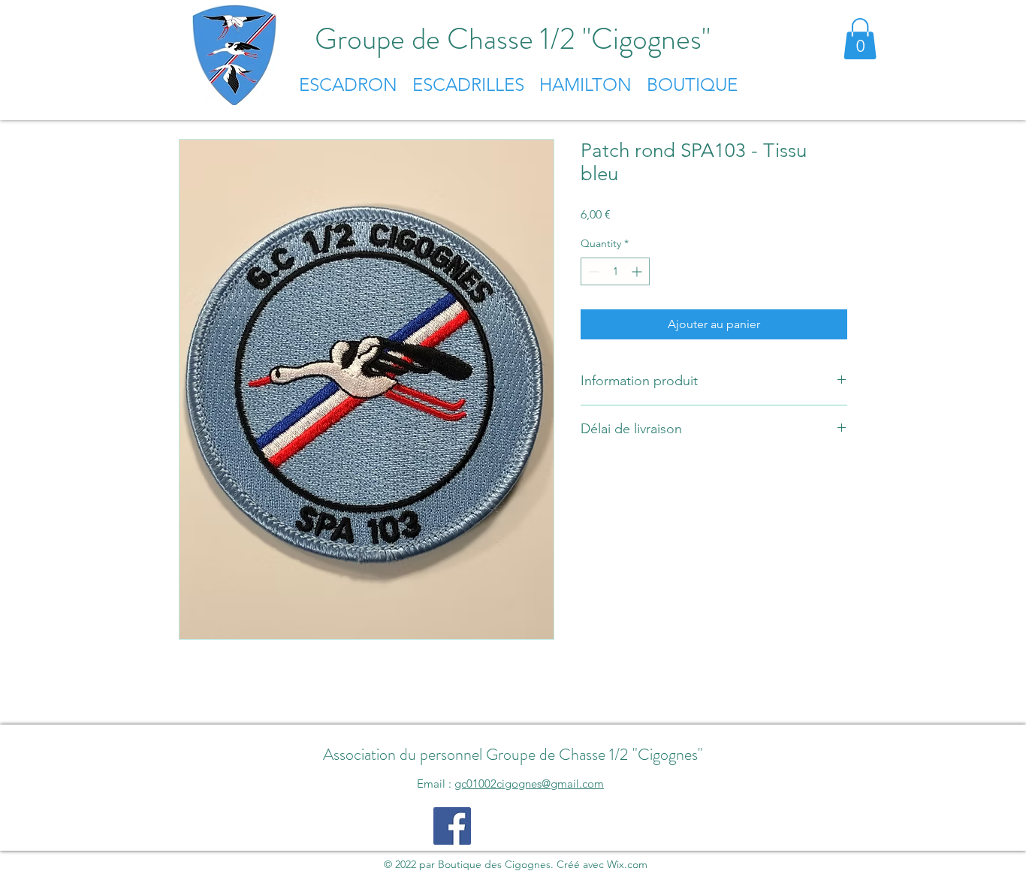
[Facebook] (452, 826)
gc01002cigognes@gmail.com (529, 783)
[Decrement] (592, 271)
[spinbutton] (615, 271)
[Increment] (638, 271)
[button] (860, 38)
